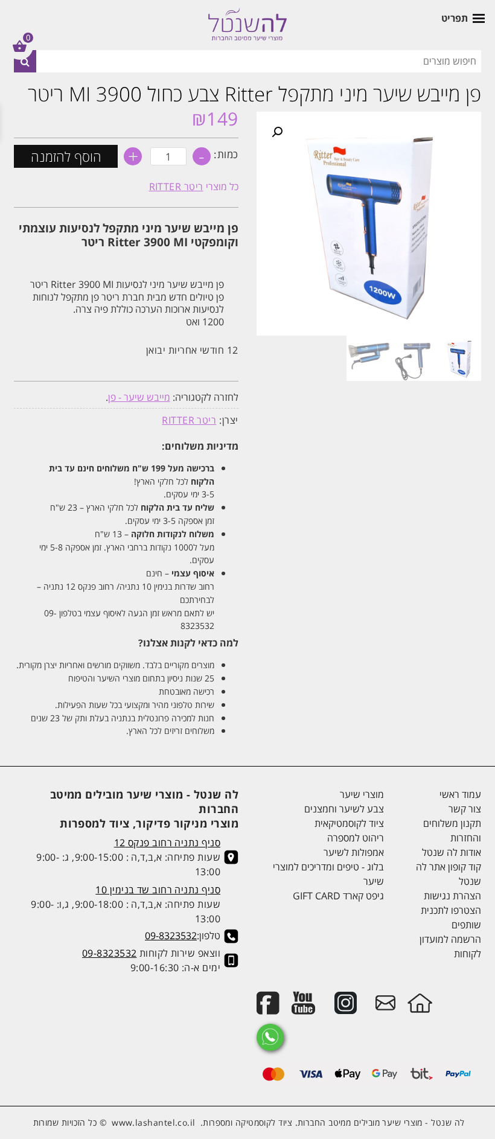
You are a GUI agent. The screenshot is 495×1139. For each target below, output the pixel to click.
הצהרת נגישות (452, 895)
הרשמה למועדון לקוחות (450, 946)
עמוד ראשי (460, 794)
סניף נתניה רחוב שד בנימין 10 (157, 889)
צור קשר (465, 808)
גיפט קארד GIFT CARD (338, 895)
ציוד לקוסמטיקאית (349, 823)
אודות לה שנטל (451, 852)
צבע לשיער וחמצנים (344, 808)
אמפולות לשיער (354, 852)
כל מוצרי (193, 186)
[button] (277, 132)
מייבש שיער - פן (139, 397)
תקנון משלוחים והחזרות (452, 830)
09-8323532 (171, 935)
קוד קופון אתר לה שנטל (448, 874)
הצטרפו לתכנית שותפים (451, 917)
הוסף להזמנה (66, 156)
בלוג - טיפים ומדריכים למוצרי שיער (328, 874)
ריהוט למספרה (355, 837)
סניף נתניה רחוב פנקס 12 (167, 842)
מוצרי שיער (362, 794)
